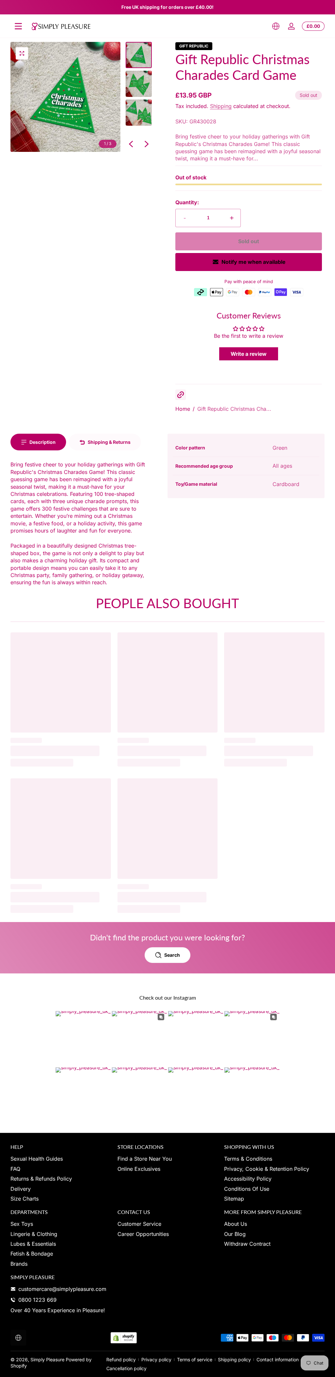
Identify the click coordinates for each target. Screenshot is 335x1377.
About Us (235, 1224)
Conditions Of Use (246, 1189)
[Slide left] (131, 144)
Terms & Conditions (248, 1158)
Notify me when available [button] (253, 262)
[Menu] (18, 26)
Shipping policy (234, 1359)
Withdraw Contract (247, 1244)
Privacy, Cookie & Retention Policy (266, 1169)
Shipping (221, 106)
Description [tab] (42, 442)
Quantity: (187, 202)
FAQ (15, 1169)
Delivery (20, 1189)
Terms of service (194, 1359)
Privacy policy (156, 1359)
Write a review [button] (249, 354)
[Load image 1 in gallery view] (139, 55)
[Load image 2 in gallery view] (139, 84)
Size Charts (24, 1198)
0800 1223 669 (37, 1299)
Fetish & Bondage (31, 1253)
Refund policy (121, 1359)
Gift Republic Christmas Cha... (234, 409)
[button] (276, 26)
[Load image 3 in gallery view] (139, 113)
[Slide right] (146, 144)
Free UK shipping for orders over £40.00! (167, 7)
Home (182, 409)
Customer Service (139, 1224)
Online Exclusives (138, 1169)
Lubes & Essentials (33, 1244)
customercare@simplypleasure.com (62, 1289)
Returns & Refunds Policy (41, 1178)
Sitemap (234, 1198)
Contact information (277, 1359)
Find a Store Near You (144, 1158)
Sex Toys (21, 1224)
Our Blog (235, 1234)
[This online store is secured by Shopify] (124, 1338)
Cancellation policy (126, 1368)
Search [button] (172, 955)
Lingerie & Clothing (33, 1234)
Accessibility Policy (248, 1178)
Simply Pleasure (47, 1359)
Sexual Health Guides (36, 1158)
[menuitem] (60, 1158)
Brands (18, 1263)
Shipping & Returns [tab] (109, 442)
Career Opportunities (143, 1234)
